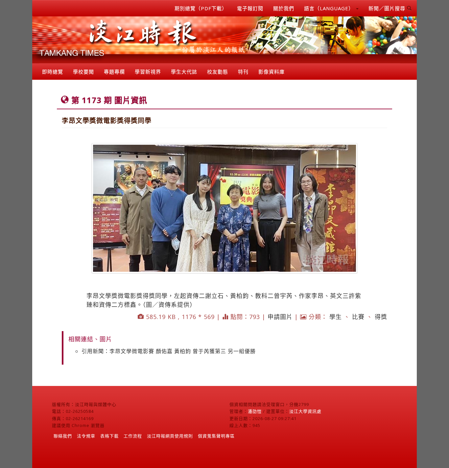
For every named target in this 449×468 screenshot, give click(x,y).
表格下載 (109, 436)
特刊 (243, 71)
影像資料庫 (271, 71)
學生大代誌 (184, 71)
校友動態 (217, 71)
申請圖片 (280, 317)
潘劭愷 (255, 411)
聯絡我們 (63, 436)
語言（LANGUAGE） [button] (329, 8)
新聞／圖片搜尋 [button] (387, 8)
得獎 (381, 317)
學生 (335, 317)
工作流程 (133, 436)
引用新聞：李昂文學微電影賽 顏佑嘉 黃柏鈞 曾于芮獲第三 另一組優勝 (169, 351)
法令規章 (86, 436)
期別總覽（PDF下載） (201, 8)
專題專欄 (114, 71)
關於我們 (283, 8)
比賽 (358, 317)
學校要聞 (83, 71)
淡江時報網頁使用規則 (170, 436)
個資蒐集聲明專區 (216, 436)
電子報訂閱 (250, 8)
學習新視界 (148, 71)
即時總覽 (52, 71)
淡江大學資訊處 (305, 411)
